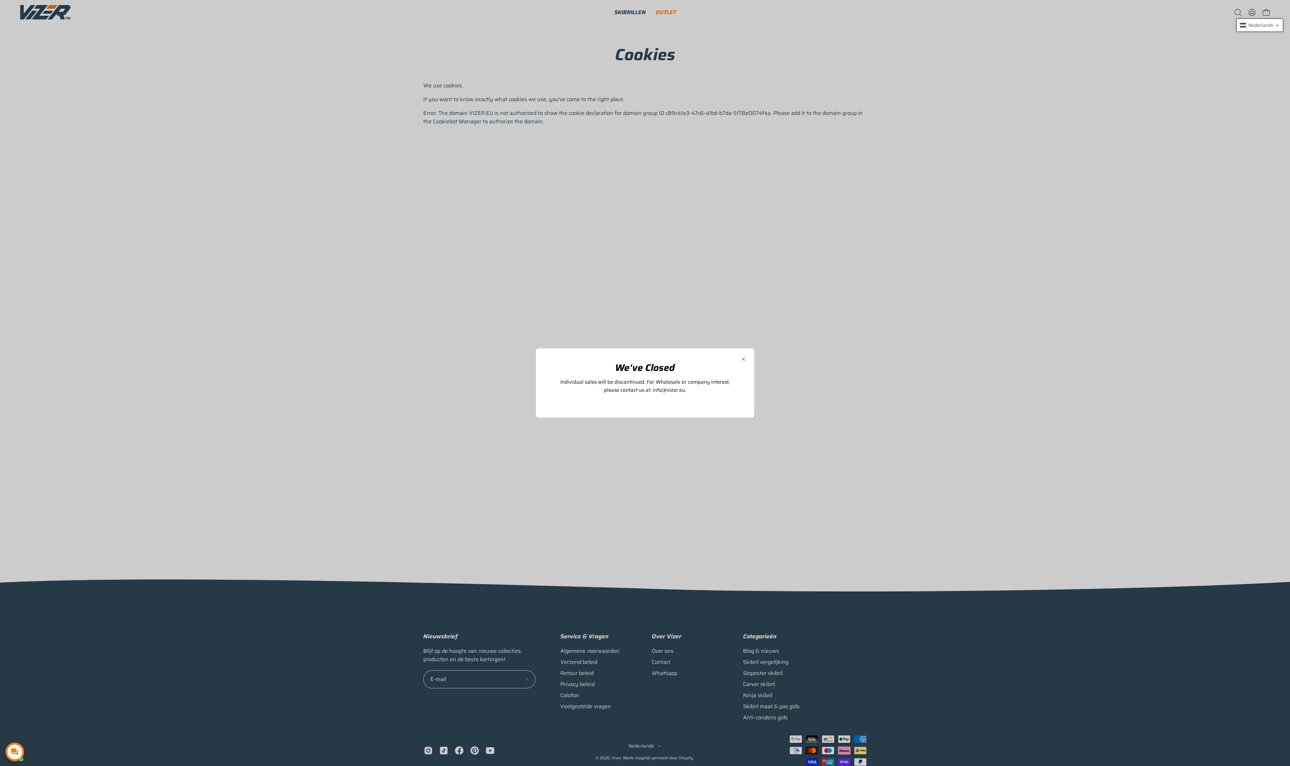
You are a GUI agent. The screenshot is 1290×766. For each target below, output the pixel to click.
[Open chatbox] (14, 751)
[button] (1260, 25)
